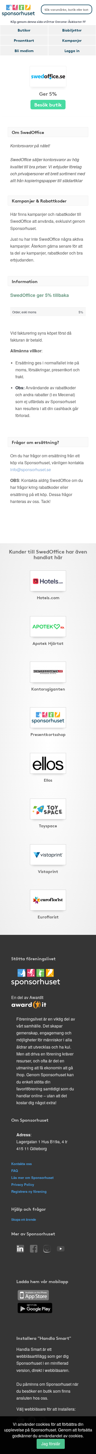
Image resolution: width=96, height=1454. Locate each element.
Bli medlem (24, 50)
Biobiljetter (72, 30)
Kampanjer (72, 40)
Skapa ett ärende (23, 1219)
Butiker (24, 30)
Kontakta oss (21, 1163)
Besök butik (48, 104)
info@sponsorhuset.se (30, 469)
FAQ (14, 1170)
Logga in (72, 50)
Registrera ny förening (29, 1191)
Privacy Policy (22, 1184)
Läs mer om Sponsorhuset (32, 1177)
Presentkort (24, 40)
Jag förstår (50, 1444)
